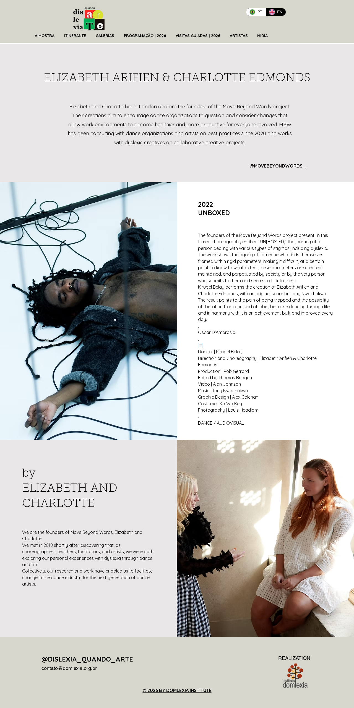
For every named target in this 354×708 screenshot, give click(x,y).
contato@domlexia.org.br (69, 668)
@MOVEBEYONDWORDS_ (277, 166)
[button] (45, 36)
